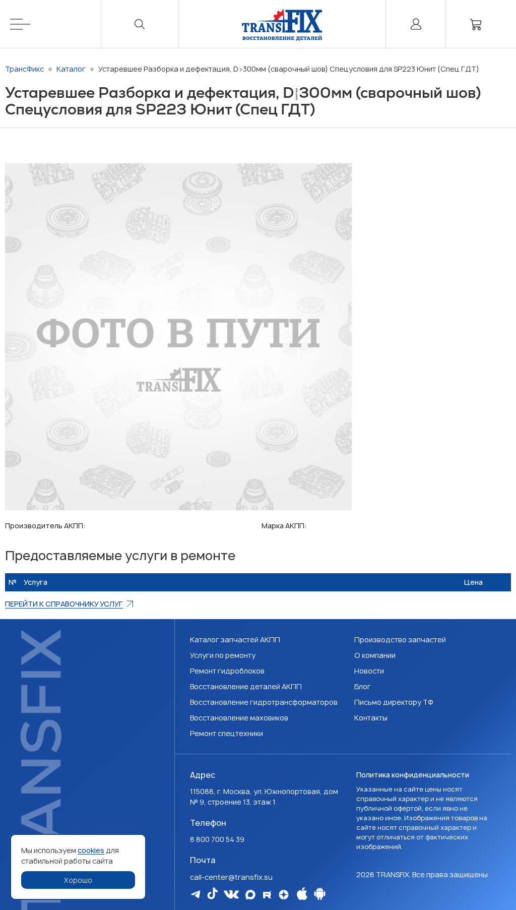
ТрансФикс (24, 69)
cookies (91, 850)
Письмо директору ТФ (393, 702)
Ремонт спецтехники (226, 733)
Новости (369, 671)
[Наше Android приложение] (319, 893)
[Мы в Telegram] (195, 894)
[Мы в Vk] (231, 894)
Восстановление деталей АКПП (246, 686)
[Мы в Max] (250, 894)
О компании (375, 655)
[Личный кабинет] (415, 24)
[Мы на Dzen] (283, 894)
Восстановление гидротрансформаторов (264, 702)
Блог (362, 686)
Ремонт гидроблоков (227, 671)
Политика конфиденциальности (412, 774)
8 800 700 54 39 (217, 839)
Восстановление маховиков (239, 717)
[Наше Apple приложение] (302, 893)
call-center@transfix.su (231, 877)
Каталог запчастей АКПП (235, 639)
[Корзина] (476, 24)
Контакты (371, 717)
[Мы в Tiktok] (212, 893)
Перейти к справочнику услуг (64, 604)
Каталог (71, 69)
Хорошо (78, 880)
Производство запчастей (400, 639)
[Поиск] (139, 24)
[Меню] (55, 24)
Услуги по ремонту (222, 655)
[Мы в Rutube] (267, 894)
